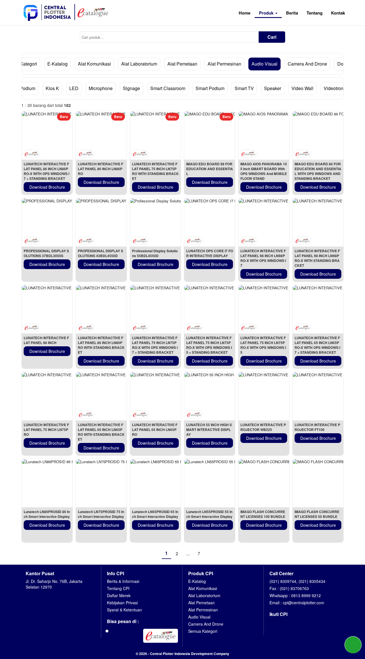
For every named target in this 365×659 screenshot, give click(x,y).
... (188, 553)
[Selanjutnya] (210, 553)
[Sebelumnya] (155, 553)
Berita (292, 13)
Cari (271, 37)
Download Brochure (47, 187)
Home (244, 13)
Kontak (338, 13)
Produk (267, 13)
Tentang (315, 13)
